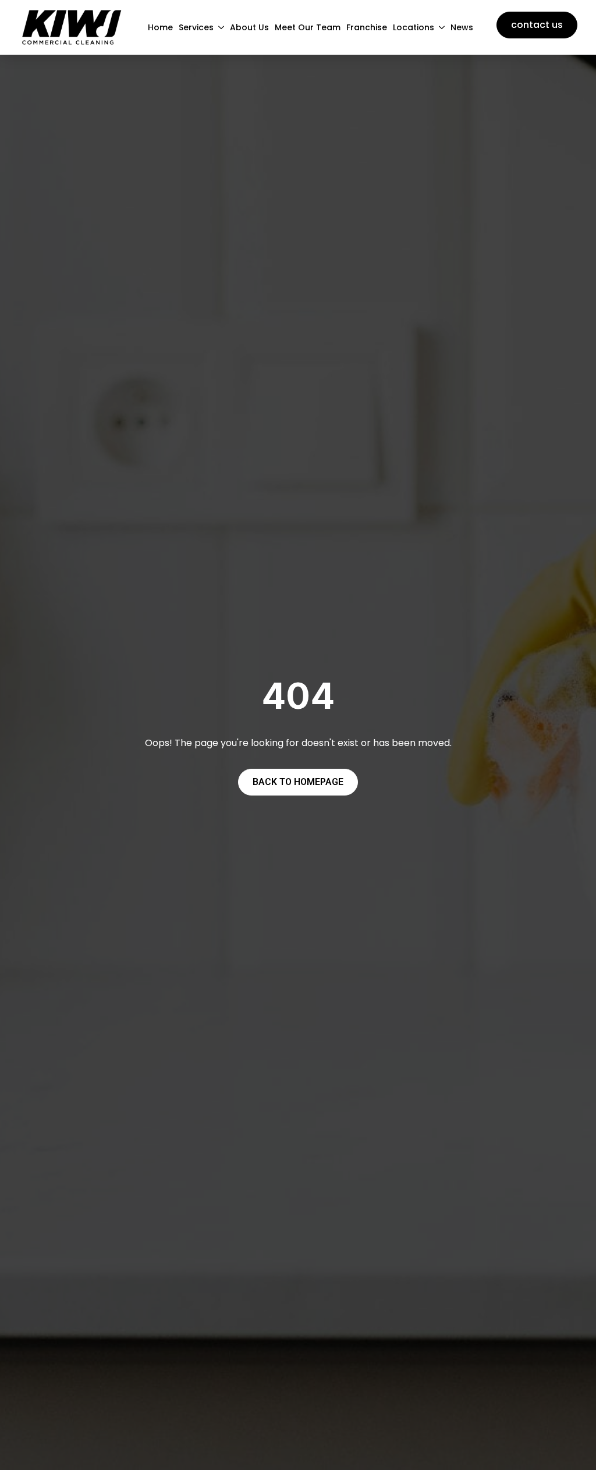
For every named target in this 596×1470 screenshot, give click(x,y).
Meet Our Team (307, 27)
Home (160, 27)
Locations (413, 27)
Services (196, 27)
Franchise (366, 27)
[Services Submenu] (219, 27)
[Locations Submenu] (439, 27)
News (461, 27)
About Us (249, 27)
